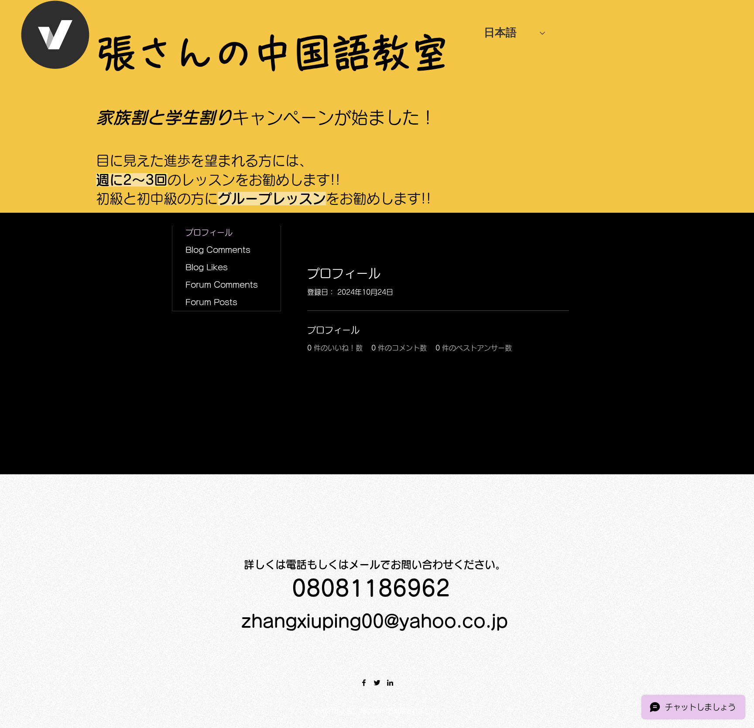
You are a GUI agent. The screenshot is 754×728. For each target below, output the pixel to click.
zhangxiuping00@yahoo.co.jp (374, 621)
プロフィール (209, 232)
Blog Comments (217, 250)
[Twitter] (377, 682)
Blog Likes (206, 267)
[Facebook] (364, 682)
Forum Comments (221, 285)
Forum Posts (211, 302)
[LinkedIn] (390, 682)
